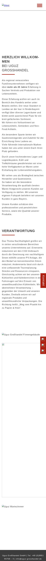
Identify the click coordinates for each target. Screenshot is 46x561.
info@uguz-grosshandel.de (29, 559)
